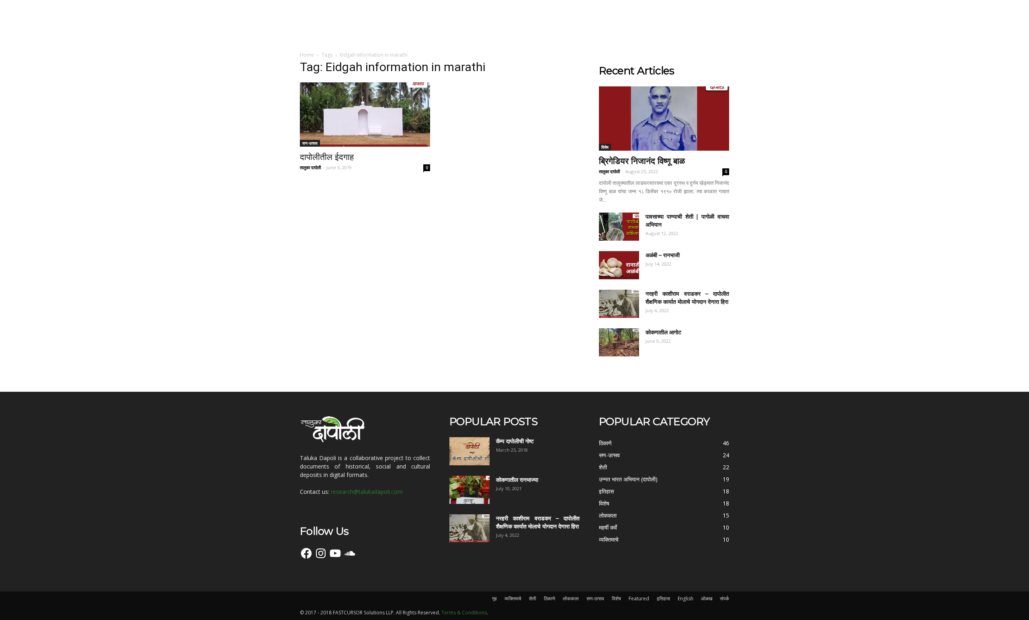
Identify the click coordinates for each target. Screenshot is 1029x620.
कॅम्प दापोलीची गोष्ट (515, 441)
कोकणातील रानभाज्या (517, 479)
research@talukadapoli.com (367, 491)
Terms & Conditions (464, 612)
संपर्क (724, 598)
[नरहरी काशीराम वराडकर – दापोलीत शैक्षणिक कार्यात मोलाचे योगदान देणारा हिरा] (619, 304)
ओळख (706, 598)
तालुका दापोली (310, 167)
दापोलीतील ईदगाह (327, 157)
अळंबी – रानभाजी (663, 255)
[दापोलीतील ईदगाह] (365, 114)
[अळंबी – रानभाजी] (619, 265)
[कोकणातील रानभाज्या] (469, 490)
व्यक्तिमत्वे (512, 598)
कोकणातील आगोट (663, 332)
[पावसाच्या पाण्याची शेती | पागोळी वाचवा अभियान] (619, 227)
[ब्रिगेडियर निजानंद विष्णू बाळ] (664, 118)
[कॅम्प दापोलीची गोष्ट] (469, 451)
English (685, 598)
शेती (532, 598)
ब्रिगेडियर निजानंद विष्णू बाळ (642, 161)
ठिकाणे (549, 598)
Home (307, 54)
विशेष (605, 147)
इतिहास (663, 598)
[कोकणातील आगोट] (619, 342)
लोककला (571, 598)
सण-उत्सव (310, 143)
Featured (639, 598)
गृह (494, 598)
